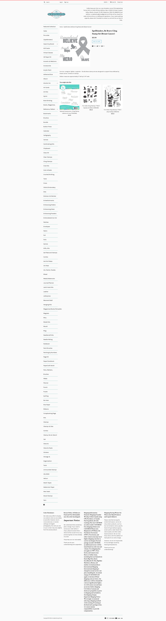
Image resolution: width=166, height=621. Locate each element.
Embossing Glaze (48, 209)
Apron (45, 96)
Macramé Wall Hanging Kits (48, 302)
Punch (45, 387)
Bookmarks (47, 113)
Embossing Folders (49, 205)
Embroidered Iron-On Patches (50, 220)
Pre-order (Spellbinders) (48, 37)
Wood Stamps (48, 496)
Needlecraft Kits (48, 335)
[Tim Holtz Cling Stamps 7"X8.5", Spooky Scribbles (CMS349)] (91, 94)
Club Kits (46, 166)
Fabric (45, 231)
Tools (45, 465)
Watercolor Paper (48, 487)
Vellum (45, 478)
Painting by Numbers (50, 352)
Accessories (47, 66)
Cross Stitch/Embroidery (49, 185)
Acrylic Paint (47, 70)
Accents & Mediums (49, 61)
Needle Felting (47, 339)
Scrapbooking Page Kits (49, 416)
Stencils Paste (47, 448)
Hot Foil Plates (47, 261)
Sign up (66, 2)
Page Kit (46, 357)
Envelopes (46, 226)
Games (45, 244)
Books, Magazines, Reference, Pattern (50, 107)
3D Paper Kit (47, 57)
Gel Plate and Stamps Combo (50, 255)
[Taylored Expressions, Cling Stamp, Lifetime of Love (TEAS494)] (69, 97)
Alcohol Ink (50, 83)
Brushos (46, 118)
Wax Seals (46, 491)
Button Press (47, 126)
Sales (45, 31)
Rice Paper (46, 405)
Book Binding (47, 100)
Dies (44, 192)
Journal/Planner (48, 283)
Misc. (45, 318)
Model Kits (46, 322)
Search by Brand (50, 44)
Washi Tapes (47, 483)
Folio (44, 239)
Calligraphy (47, 135)
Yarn (44, 500)
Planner (45, 383)
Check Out (120, 2)
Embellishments (48, 200)
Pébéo (45, 378)
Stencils (46, 444)
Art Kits (45, 92)
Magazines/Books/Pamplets (50, 309)
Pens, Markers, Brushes (48, 372)
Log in (61, 2)
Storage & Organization (47, 459)
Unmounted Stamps (50, 470)
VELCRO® (46, 474)
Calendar (46, 131)
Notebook (46, 344)
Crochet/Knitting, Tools (49, 177)
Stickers (46, 452)
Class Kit (46, 153)
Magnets (46, 313)
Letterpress (47, 296)
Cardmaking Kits (48, 144)
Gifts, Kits (46, 248)
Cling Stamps (47, 161)
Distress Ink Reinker (49, 196)
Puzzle (45, 391)
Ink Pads (46, 266)
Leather (45, 292)
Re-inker (46, 400)
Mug (44, 331)
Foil (44, 235)
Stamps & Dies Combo (48, 429)
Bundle (45, 122)
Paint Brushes (47, 348)
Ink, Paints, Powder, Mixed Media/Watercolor (49, 274)
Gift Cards (46, 48)
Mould (45, 326)
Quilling (45, 396)
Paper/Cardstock (48, 361)
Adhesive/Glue (48, 74)
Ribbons (46, 409)
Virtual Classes (48, 53)
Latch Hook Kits (48, 287)
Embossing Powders (49, 213)
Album (45, 79)
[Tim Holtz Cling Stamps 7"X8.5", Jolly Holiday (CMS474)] (113, 96)
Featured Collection (49, 26)
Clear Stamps (47, 157)
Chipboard (46, 148)
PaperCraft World (48, 365)
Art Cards (46, 87)
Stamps (46, 422)
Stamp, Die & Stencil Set (50, 437)
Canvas (45, 140)
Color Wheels (47, 170)
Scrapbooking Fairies (57, 618)
